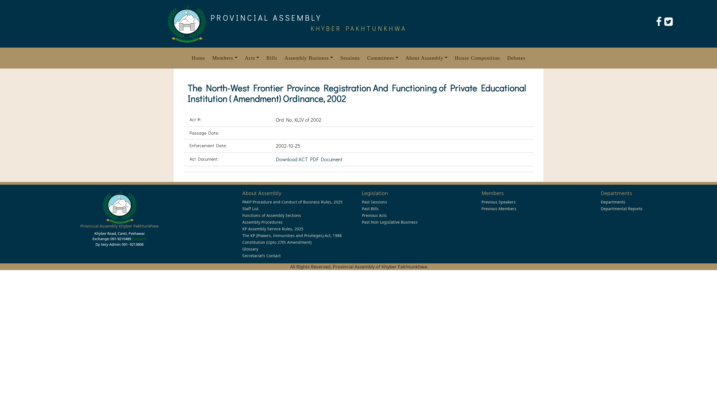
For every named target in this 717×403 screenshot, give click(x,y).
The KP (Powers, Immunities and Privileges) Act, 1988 (292, 235)
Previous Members (498, 208)
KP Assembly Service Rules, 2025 (272, 228)
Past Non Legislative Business (390, 222)
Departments (613, 202)
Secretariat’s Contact (261, 255)
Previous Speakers (498, 202)
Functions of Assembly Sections (271, 215)
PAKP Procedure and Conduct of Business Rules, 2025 (292, 202)
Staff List (250, 208)
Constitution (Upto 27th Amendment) (276, 242)
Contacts (139, 238)
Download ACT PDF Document (309, 159)
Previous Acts (374, 215)
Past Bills (370, 208)
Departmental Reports (621, 208)
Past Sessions (374, 202)
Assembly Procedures (262, 222)
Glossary (250, 249)
